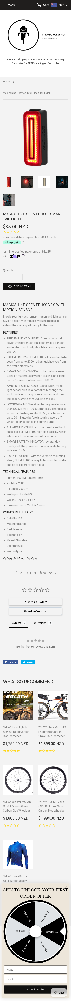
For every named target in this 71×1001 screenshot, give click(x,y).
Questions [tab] (40, 623)
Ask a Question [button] (37, 611)
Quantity (8, 270)
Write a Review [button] (37, 601)
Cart (46, 4)
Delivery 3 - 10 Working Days (20, 558)
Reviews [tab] (16, 623)
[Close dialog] (65, 887)
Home (6, 81)
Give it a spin (35, 989)
